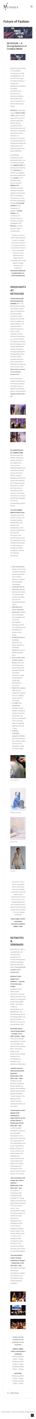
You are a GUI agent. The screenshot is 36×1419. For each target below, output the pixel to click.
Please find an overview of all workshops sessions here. (17, 372)
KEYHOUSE (13, 110)
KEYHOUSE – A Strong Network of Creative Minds (16, 46)
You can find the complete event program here (17, 970)
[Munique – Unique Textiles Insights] (10, 6)
